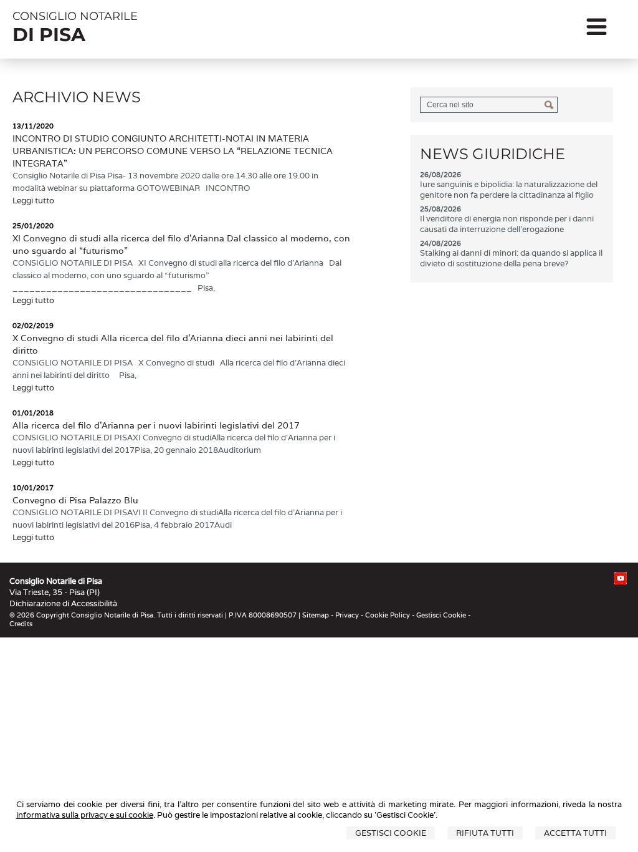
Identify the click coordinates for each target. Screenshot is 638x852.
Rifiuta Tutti (485, 833)
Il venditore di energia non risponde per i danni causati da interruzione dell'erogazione (507, 224)
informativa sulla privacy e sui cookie (84, 815)
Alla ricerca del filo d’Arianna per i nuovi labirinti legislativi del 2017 (156, 425)
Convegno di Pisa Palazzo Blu (75, 500)
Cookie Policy (387, 615)
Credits (20, 623)
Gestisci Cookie (390, 833)
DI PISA (48, 34)
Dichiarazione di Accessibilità (63, 603)
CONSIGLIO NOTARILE (75, 16)
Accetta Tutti (575, 833)
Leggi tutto (33, 200)
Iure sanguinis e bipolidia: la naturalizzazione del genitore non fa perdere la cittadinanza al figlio (509, 189)
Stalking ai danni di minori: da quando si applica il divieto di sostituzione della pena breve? (511, 258)
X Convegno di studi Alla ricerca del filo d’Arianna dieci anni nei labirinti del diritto (172, 344)
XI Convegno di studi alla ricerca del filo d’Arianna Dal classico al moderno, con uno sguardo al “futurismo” (181, 244)
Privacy (347, 615)
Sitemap (315, 615)
